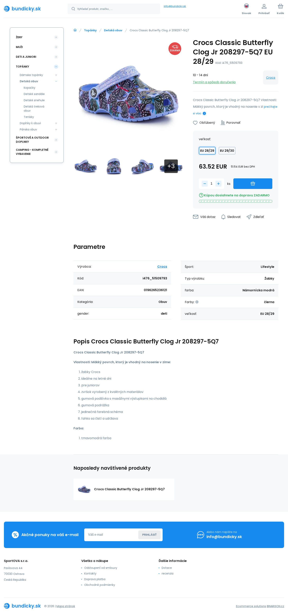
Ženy (19, 37)
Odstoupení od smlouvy (100, 568)
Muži (19, 47)
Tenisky (29, 117)
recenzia (167, 573)
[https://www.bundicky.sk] (75, 30)
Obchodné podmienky (99, 585)
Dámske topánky (31, 75)
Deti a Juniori (26, 57)
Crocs (270, 77)
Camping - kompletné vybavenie (32, 152)
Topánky (90, 30)
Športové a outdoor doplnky (32, 140)
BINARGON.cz (275, 606)
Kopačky (29, 88)
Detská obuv (113, 30)
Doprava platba (94, 579)
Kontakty (90, 573)
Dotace (167, 568)
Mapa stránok (65, 606)
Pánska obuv (28, 129)
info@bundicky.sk (175, 6)
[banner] (31, 8)
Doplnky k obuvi (30, 123)
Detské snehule (34, 100)
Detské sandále (34, 94)
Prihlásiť (149, 534)
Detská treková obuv (34, 109)
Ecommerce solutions (251, 606)
